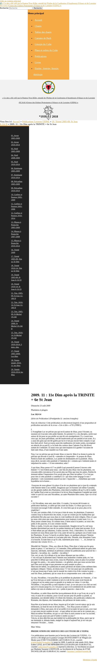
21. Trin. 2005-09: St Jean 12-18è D (17, 295)
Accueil (38, 20)
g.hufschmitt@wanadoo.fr (41, 642)
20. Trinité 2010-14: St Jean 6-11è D (16, 286)
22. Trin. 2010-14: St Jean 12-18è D (17, 305)
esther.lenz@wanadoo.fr (47, 647)
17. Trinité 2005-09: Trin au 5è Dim (16, 259)
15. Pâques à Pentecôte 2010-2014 (16, 243)
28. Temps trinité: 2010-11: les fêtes (16, 363)
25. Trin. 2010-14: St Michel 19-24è (17, 335)
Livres (38, 62)
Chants (38, 26)
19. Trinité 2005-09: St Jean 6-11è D (16, 277)
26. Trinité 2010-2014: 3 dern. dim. (16, 344)
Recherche (4, 8)
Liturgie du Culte (43, 44)
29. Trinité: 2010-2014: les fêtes (17, 372)
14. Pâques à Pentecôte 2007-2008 (16, 234)
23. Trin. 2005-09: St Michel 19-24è (17, 314)
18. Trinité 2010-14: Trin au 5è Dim (16, 268)
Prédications (40, 56)
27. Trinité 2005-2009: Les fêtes (15, 353)
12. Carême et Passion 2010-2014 (16, 215)
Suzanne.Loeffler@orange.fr (78, 651)
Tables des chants (43, 32)
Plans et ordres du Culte (46, 50)
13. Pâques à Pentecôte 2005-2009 (16, 224)
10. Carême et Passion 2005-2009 (16, 197)
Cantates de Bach (43, 38)
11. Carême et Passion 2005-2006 (16, 206)
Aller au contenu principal (10, 1)
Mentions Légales (90, 660)
